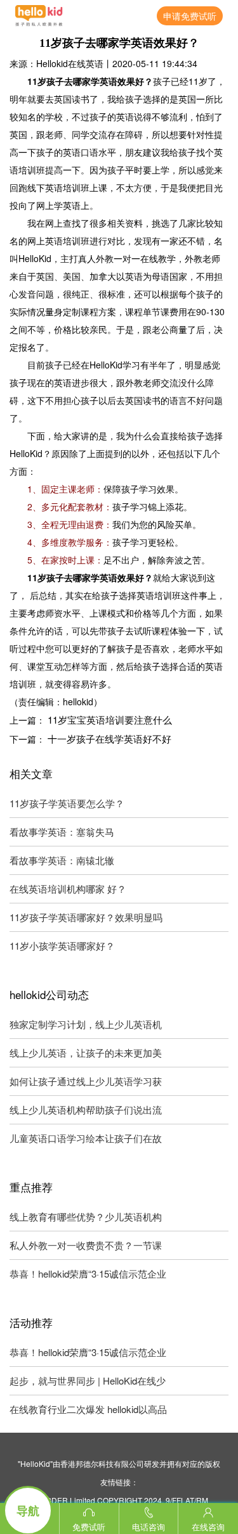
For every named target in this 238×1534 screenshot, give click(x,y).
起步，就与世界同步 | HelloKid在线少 (88, 1380)
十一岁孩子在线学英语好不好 (109, 738)
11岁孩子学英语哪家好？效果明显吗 (86, 917)
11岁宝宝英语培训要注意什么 (110, 719)
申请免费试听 (189, 15)
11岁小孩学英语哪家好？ (62, 945)
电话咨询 (148, 1527)
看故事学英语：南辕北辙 (62, 860)
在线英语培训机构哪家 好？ (68, 888)
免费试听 (88, 1527)
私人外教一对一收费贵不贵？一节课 (86, 1245)
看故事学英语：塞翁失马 (62, 831)
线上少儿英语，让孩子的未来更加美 (86, 1052)
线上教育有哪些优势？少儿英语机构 (86, 1216)
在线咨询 (208, 1527)
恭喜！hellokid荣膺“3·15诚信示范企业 (88, 1273)
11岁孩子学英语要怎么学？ (67, 803)
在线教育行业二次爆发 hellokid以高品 (88, 1409)
